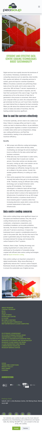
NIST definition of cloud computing (15, 324)
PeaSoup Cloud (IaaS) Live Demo (14, 342)
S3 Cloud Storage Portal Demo (14, 335)
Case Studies (7, 315)
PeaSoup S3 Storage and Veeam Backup (17, 340)
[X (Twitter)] (22, 414)
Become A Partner (9, 320)
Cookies (5, 370)
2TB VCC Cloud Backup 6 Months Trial (16, 338)
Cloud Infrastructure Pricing (13, 344)
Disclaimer (6, 368)
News (4, 313)
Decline (25, 428)
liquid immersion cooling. (16, 254)
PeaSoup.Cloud (7, 398)
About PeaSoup (7, 307)
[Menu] (39, 7)
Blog (3, 311)
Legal (4, 363)
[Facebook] (16, 414)
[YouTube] (10, 414)
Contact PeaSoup (8, 309)
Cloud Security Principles (12, 322)
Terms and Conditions (10, 365)
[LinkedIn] (4, 414)
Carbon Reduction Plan (11, 346)
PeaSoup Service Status (11, 347)
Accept (16, 428)
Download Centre (9, 316)
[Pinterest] (29, 414)
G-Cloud (5, 318)
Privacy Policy (7, 367)
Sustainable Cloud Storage (12, 337)
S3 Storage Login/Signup (11, 333)
